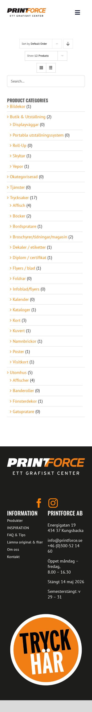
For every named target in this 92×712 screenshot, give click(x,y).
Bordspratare (24, 226)
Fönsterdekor (25, 401)
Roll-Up (19, 145)
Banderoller (23, 390)
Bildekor (17, 106)
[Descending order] (68, 43)
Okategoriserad (24, 176)
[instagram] (53, 503)
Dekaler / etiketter (29, 247)
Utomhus (18, 372)
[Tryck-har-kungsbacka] (46, 613)
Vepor (18, 166)
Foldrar (19, 278)
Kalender (21, 299)
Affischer (21, 380)
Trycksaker (19, 197)
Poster (18, 351)
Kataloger (21, 309)
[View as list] (50, 67)
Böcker (19, 216)
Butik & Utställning (28, 116)
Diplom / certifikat (29, 257)
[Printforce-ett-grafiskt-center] (46, 460)
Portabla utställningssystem (38, 135)
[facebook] (39, 503)
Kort (17, 320)
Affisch (19, 205)
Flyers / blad (24, 268)
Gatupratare (23, 411)
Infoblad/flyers (26, 289)
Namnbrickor (24, 341)
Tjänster (17, 187)
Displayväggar (26, 124)
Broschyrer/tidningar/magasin (40, 237)
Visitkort (20, 362)
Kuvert (19, 330)
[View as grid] (41, 67)
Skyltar (19, 155)
